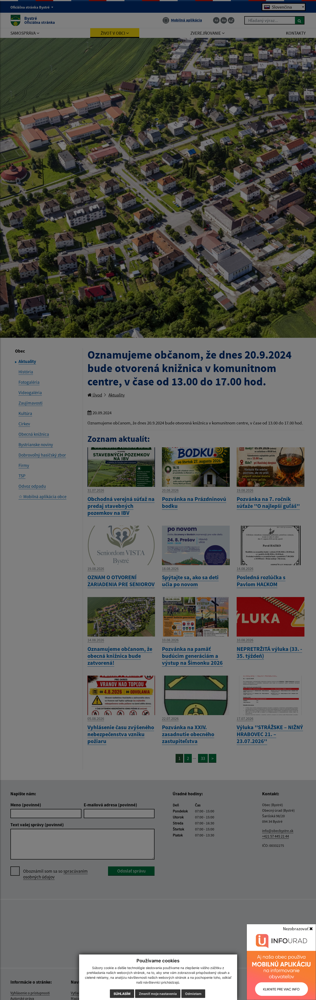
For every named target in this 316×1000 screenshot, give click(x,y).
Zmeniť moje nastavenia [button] (158, 994)
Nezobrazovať (296, 928)
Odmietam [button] (193, 994)
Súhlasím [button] (122, 994)
